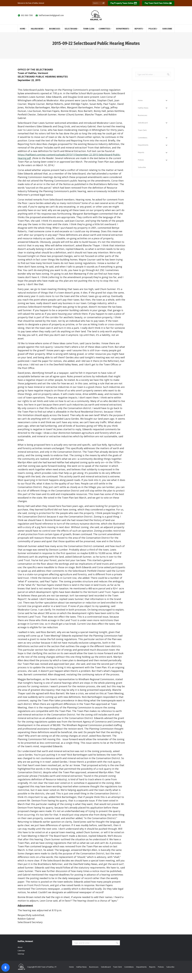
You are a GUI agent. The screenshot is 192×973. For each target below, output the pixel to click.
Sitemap (21, 954)
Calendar (21, 950)
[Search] (103, 3)
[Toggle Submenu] (166, 100)
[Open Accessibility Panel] (5, 967)
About (20, 947)
